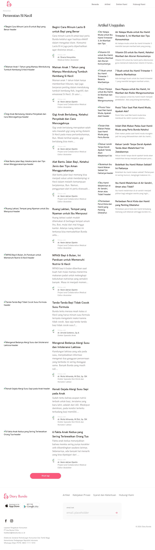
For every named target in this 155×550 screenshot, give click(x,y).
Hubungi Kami (126, 495)
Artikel (66, 495)
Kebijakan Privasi (81, 495)
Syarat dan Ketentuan (104, 495)
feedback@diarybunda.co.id (14, 533)
